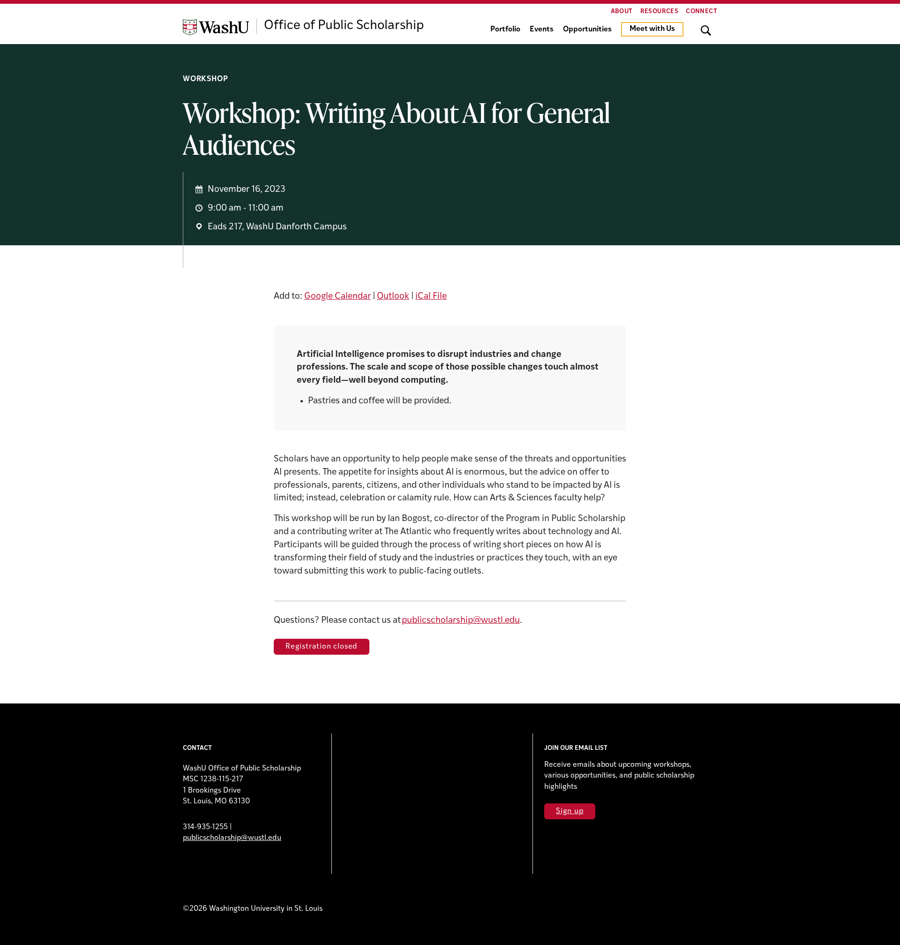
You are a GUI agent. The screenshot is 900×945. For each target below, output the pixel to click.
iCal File (431, 296)
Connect (701, 11)
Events (542, 29)
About (622, 11)
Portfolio (505, 29)
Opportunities (587, 29)
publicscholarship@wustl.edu (461, 620)
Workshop (205, 79)
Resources (659, 11)
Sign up (570, 811)
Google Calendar (337, 296)
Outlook (393, 296)
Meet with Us (652, 29)
